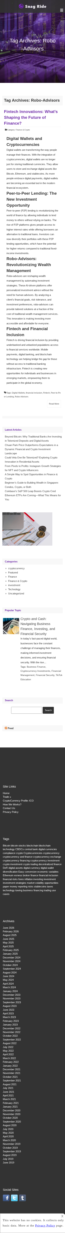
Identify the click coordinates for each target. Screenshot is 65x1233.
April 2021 (8, 1095)
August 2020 (9, 1125)
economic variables (47, 871)
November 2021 (11, 1073)
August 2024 (9, 972)
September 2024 (12, 968)
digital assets (16, 867)
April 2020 (8, 1136)
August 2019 (9, 1155)
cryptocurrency (16, 568)
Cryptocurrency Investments (35, 671)
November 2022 (11, 1032)
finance (34, 875)
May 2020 (8, 1132)
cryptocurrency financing (16, 860)
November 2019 (11, 1143)
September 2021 (12, 1080)
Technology (14, 589)
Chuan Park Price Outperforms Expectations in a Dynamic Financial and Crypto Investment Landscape (31, 449)
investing (38, 879)
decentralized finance (50, 864)
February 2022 (11, 1061)
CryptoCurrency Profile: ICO (18, 800)
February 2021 (11, 1103)
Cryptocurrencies (33, 853)
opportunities (51, 882)
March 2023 (9, 1017)
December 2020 (11, 1110)
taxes (50, 886)
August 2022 (9, 1043)
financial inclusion (34, 393)
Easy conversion (27, 871)
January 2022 (10, 1065)
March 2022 (9, 1058)
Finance (12, 576)
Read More (54, 404)
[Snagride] (33, 8)
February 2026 (11, 931)
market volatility (35, 882)
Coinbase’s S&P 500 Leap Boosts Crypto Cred (30, 491)
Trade (6, 796)
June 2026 (8, 927)
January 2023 (10, 1024)
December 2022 (11, 1028)
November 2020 (11, 1114)
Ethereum (8, 875)
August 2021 (9, 1084)
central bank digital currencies (40, 849)
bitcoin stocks (18, 845)
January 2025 (10, 953)
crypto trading (30, 864)
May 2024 (8, 979)
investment (14, 585)
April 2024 (8, 983)
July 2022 (8, 1047)
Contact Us (9, 808)
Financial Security (45, 675)
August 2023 (9, 1006)
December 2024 (11, 957)
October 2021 (10, 1076)
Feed (11, 728)
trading (47, 890)
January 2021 (10, 1106)
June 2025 (8, 938)
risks (30, 886)
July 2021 (8, 1088)
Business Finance (36, 666)
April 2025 (8, 946)
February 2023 (11, 1021)
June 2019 (8, 1162)
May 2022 (8, 1050)
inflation (28, 879)
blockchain (32, 845)
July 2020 (8, 1129)
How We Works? (12, 804)
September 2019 (12, 1151)
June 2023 (8, 1009)
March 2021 (9, 1099)
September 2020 (12, 1121)
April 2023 (8, 1013)
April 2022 (8, 1054)
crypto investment (12, 864)
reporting (22, 886)
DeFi (5, 867)
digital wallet (47, 867)
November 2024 (11, 961)
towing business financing (29, 890)
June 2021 (8, 1091)
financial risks (10, 879)
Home (6, 793)
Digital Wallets (18, 393)
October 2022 (10, 1035)
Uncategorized (16, 593)
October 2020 (10, 1117)
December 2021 (11, 1069)
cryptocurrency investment (45, 860)
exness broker (22, 875)
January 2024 (10, 991)
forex (21, 879)
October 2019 (10, 1147)
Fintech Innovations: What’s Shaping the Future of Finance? (31, 117)
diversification (10, 871)
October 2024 (10, 965)
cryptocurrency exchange (47, 856)
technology (9, 890)
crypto (19, 853)
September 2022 (12, 1039)
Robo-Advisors (21, 397)
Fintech (46, 393)
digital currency (32, 867)
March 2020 (9, 1140)
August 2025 (9, 935)
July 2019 (8, 1158)
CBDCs (19, 849)
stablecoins (40, 886)
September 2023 (12, 1002)
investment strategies (14, 882)
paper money (10, 886)
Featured (13, 572)
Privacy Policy (10, 812)
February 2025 (11, 950)
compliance (9, 853)
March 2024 (9, 987)
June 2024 (8, 976)
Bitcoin (6, 845)
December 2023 (11, 994)
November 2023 (11, 998)
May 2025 (8, 942)
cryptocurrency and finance (17, 856)
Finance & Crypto (23, 130)
